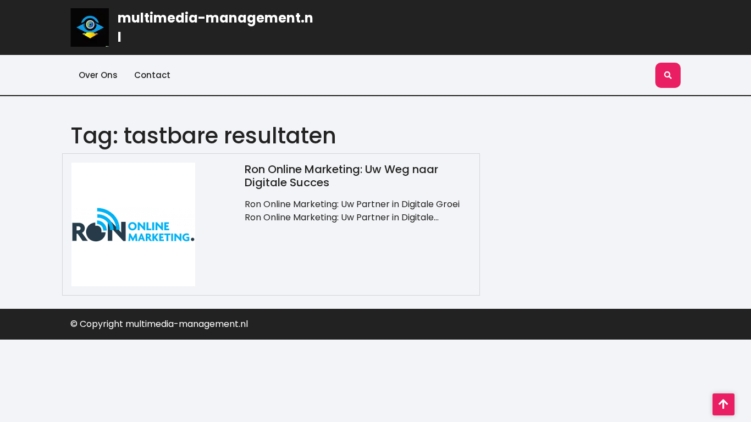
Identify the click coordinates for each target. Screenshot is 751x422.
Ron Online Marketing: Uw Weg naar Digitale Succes (341, 176)
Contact (152, 75)
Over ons (98, 75)
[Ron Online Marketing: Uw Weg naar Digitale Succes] (133, 224)
